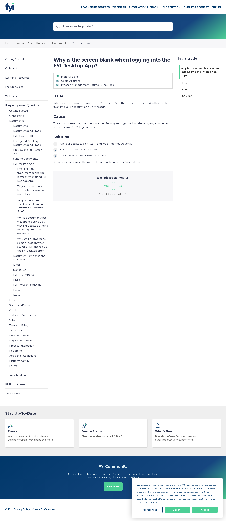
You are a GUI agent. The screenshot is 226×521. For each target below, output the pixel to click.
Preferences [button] (151, 502)
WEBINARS (119, 7)
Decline (177, 510)
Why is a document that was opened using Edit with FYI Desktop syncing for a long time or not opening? (32, 225)
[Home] (9, 7)
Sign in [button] (216, 7)
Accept (205, 510)
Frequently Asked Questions (30, 43)
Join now (113, 486)
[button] (26, 59)
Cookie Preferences (43, 509)
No (120, 185)
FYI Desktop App (81, 43)
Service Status (92, 431)
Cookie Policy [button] (158, 499)
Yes (106, 185)
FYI (7, 43)
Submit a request (196, 7)
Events (13, 431)
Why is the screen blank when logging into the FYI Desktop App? (30, 206)
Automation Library (143, 7)
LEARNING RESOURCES (95, 7)
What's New (163, 431)
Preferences (150, 510)
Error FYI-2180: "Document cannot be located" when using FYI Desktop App (31, 174)
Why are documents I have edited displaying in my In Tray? (32, 190)
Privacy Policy (22, 509)
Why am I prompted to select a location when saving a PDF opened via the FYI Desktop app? (32, 244)
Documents (59, 43)
